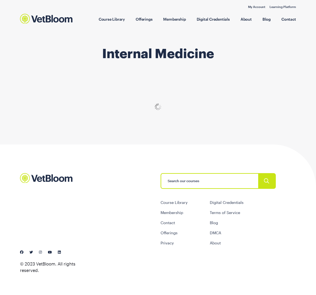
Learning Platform (283, 7)
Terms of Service (225, 212)
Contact (288, 19)
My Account (256, 7)
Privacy (167, 243)
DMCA (215, 232)
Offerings (144, 19)
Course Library (112, 19)
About (246, 19)
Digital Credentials (213, 19)
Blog (266, 19)
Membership (174, 19)
